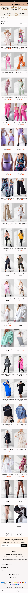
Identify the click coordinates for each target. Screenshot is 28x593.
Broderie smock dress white (21, 223)
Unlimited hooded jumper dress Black (20, 399)
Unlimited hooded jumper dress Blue (7, 399)
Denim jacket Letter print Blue (20, 424)
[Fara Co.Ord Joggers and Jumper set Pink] (7, 61)
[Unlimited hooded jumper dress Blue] (7, 388)
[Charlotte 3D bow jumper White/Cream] (20, 313)
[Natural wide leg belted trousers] (7, 212)
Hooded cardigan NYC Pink (21, 374)
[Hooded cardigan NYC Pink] (20, 363)
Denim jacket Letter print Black (7, 424)
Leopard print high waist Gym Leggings (7, 198)
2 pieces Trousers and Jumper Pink (7, 298)
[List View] (3, 23)
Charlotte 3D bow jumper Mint (7, 349)
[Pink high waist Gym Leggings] (7, 112)
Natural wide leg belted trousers (7, 223)
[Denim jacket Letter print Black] (7, 413)
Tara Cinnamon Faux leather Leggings (21, 499)
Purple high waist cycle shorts (20, 147)
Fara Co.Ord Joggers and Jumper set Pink (7, 72)
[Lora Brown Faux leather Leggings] (7, 489)
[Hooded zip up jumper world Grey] (7, 363)
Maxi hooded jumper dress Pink (21, 349)
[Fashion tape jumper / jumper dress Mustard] (20, 237)
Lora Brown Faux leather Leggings (7, 499)
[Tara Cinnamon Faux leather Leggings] (20, 489)
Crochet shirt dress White (7, 474)
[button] (26, 4)
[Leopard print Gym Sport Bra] (20, 162)
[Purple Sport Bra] (7, 162)
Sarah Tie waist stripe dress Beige (7, 47)
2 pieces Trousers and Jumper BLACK (7, 273)
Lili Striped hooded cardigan (7, 248)
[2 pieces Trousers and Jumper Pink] (7, 288)
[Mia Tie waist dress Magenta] (20, 464)
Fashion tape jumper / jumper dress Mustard (20, 248)
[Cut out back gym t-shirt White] (7, 137)
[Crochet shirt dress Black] (7, 438)
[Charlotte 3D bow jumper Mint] (7, 338)
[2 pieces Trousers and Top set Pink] (20, 36)
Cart (10, 591)
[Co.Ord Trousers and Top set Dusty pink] (7, 87)
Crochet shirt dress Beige (20, 449)
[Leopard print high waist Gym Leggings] (7, 187)
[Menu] (1, 4)
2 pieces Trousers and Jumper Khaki (20, 273)
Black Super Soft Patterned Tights (21, 524)
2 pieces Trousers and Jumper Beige (20, 298)
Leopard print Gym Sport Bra (21, 173)
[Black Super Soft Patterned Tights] (20, 514)
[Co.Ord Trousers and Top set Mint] (20, 87)
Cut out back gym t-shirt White (7, 147)
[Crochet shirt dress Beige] (20, 438)
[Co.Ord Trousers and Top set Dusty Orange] (20, 61)
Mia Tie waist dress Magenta (21, 474)
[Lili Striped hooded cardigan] (7, 237)
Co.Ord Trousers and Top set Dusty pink (7, 97)
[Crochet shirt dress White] (7, 464)
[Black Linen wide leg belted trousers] (20, 187)
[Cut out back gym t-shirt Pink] (20, 112)
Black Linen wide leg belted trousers (21, 198)
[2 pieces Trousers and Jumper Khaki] (20, 263)
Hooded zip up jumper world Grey (7, 374)
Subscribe (24, 545)
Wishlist (17, 591)
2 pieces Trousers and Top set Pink (20, 47)
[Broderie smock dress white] (20, 212)
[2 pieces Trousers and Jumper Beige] (20, 288)
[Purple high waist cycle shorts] (20, 137)
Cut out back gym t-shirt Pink (20, 122)
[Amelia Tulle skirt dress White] (7, 313)
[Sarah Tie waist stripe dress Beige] (7, 36)
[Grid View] (1, 23)
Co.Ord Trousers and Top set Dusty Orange (21, 72)
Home (2, 17)
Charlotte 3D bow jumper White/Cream (20, 323)
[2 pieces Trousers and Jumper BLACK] (7, 263)
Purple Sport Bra (7, 173)
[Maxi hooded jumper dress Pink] (20, 338)
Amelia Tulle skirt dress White (7, 323)
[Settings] (24, 4)
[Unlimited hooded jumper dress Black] (20, 388)
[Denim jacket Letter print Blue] (20, 413)
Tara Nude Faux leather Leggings (7, 524)
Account (2, 591)
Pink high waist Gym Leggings (7, 122)
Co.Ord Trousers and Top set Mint (21, 97)
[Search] (3, 4)
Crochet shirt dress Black (7, 449)
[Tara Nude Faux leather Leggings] (7, 514)
